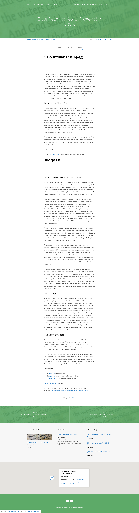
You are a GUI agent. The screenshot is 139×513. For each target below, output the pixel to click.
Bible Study (41, 39)
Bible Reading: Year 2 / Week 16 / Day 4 (103, 415)
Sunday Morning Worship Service (67, 434)
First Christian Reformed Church (42, 4)
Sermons (82, 4)
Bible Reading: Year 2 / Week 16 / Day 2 (35, 415)
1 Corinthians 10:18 (54, 154)
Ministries (95, 4)
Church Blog (34, 39)
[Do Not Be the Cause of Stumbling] (39, 439)
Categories (97, 39)
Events (89, 4)
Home (28, 39)
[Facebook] (67, 501)
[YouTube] (71, 501)
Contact (102, 4)
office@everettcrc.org (79, 479)
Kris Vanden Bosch (70, 49)
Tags (103, 39)
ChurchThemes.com (78, 507)
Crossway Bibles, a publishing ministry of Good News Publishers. (70, 390)
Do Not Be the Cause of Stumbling (37, 442)
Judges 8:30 (51, 378)
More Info (65, 483)
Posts (91, 39)
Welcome (76, 4)
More (107, 4)
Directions (74, 483)
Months (109, 39)
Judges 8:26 (51, 376)
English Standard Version (51, 383)
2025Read (73, 398)
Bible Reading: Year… (51, 39)
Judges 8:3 (51, 373)
